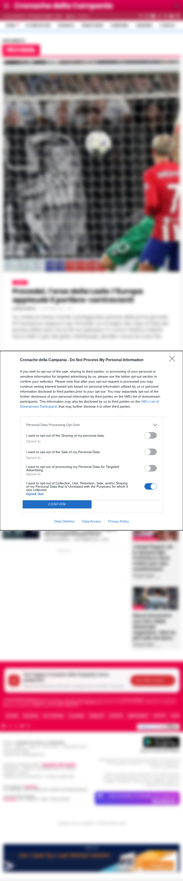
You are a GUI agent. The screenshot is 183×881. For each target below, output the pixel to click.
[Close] (173, 360)
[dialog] (91, 440)
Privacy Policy (118, 521)
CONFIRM (57, 504)
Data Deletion (64, 521)
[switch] (150, 435)
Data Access (91, 521)
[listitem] (91, 424)
